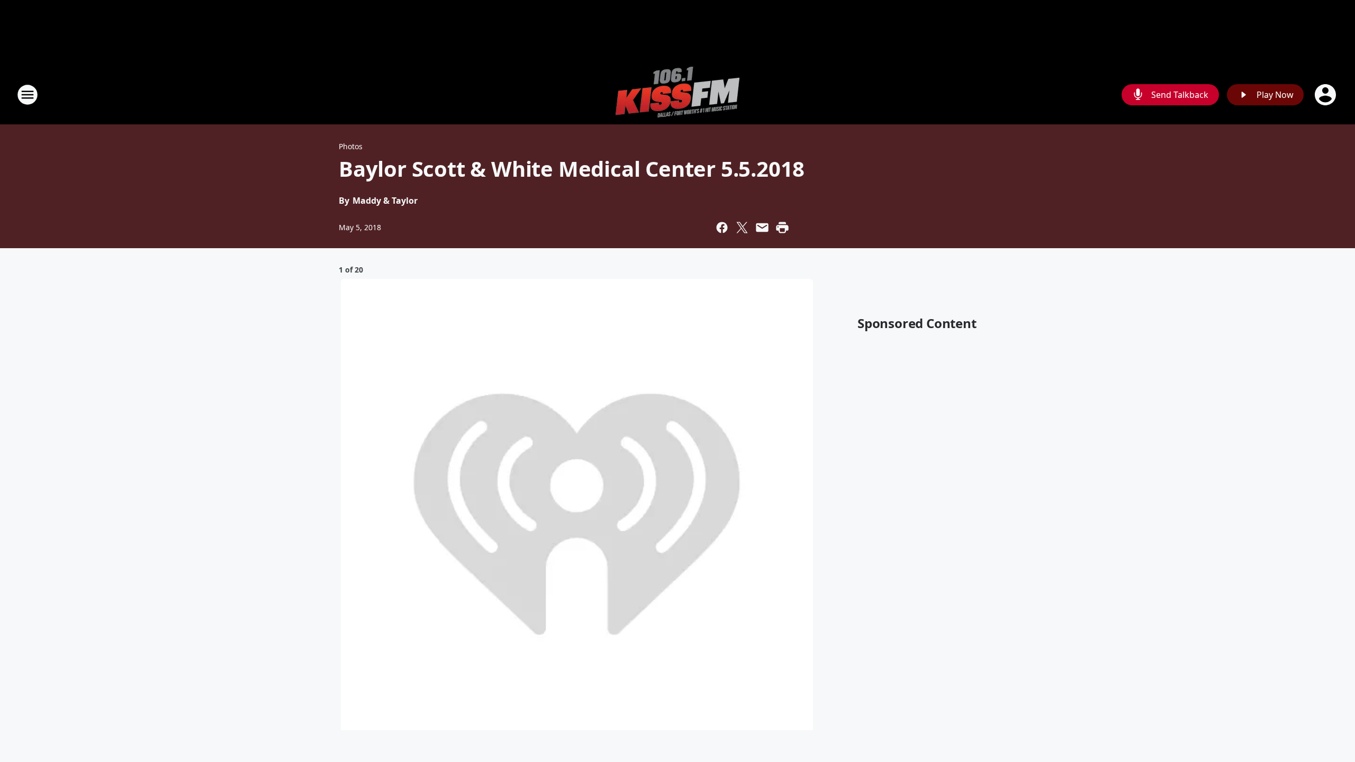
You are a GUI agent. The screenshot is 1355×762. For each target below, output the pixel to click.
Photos (351, 146)
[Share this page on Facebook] (722, 227)
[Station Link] (677, 94)
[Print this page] (782, 227)
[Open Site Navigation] (27, 94)
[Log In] (1326, 94)
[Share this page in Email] (762, 227)
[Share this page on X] (742, 227)
